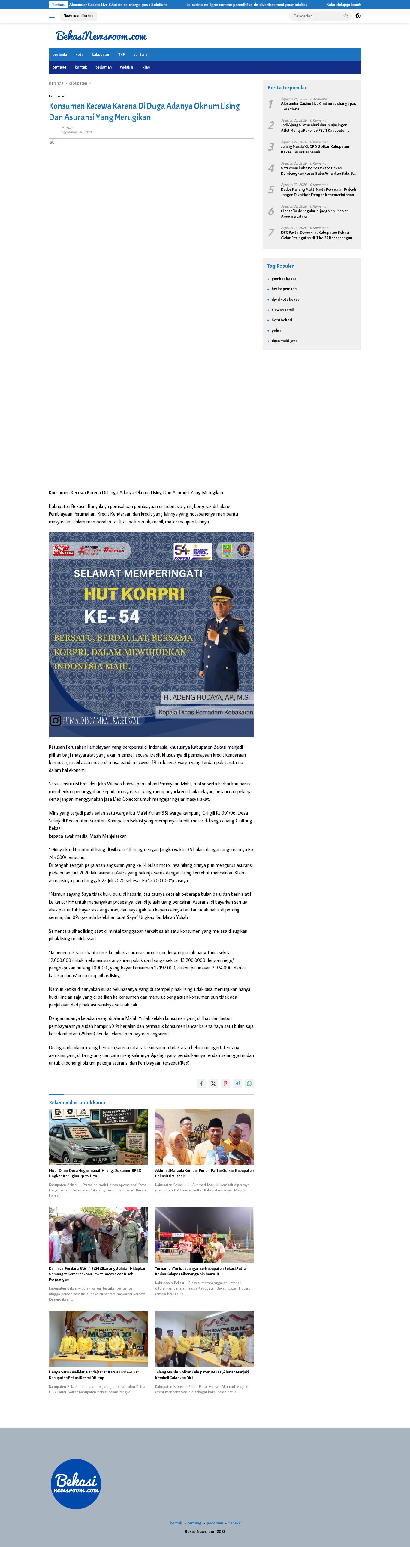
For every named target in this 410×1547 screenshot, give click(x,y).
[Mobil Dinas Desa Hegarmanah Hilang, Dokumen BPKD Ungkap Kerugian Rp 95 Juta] (98, 1137)
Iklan (145, 67)
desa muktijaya (284, 340)
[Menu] (53, 16)
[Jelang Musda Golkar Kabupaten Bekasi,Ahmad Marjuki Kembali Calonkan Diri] (204, 1339)
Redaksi (67, 127)
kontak (81, 67)
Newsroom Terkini (78, 15)
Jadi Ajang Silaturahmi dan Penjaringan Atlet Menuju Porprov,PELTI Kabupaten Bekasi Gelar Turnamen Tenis (314, 127)
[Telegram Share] (237, 1083)
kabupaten (101, 54)
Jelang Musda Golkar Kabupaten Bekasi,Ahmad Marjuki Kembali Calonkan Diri (202, 1375)
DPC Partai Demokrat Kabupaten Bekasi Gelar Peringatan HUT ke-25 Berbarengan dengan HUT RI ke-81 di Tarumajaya (316, 235)
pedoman (103, 67)
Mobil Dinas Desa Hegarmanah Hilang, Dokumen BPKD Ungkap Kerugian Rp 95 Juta (95, 1173)
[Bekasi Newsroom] (101, 35)
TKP (122, 54)
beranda (60, 54)
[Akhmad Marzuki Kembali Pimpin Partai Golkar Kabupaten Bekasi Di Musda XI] (204, 1137)
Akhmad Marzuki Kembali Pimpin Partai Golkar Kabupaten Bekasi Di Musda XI (204, 1173)
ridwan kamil (283, 309)
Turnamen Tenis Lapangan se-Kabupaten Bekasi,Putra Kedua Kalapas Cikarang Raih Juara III (200, 1271)
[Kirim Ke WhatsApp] (249, 1083)
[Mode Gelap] (358, 16)
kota (79, 54)
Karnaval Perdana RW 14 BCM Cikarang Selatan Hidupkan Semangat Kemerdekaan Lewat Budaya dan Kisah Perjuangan (97, 1274)
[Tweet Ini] (213, 1083)
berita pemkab (284, 288)
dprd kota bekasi (286, 299)
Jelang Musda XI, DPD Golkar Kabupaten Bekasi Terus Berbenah (315, 149)
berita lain (141, 54)
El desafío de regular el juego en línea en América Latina (314, 213)
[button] (346, 15)
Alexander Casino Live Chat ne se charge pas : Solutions (79, 4)
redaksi (126, 67)
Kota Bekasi (282, 319)
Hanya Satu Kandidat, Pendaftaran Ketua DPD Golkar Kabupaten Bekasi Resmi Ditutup (94, 1375)
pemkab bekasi (284, 278)
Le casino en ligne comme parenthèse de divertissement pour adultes (208, 4)
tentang (59, 67)
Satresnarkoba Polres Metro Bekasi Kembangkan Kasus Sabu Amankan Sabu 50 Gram (318, 170)
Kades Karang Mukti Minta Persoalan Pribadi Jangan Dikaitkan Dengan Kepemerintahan (318, 192)
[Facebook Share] (201, 1083)
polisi (276, 330)
